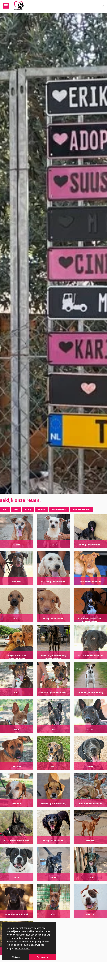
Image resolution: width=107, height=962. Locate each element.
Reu (5, 509)
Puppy (28, 509)
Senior (41, 509)
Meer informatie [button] (22, 948)
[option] (53, 253)
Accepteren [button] (42, 957)
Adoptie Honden (81, 509)
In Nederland (58, 509)
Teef (16, 509)
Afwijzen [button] (16, 957)
